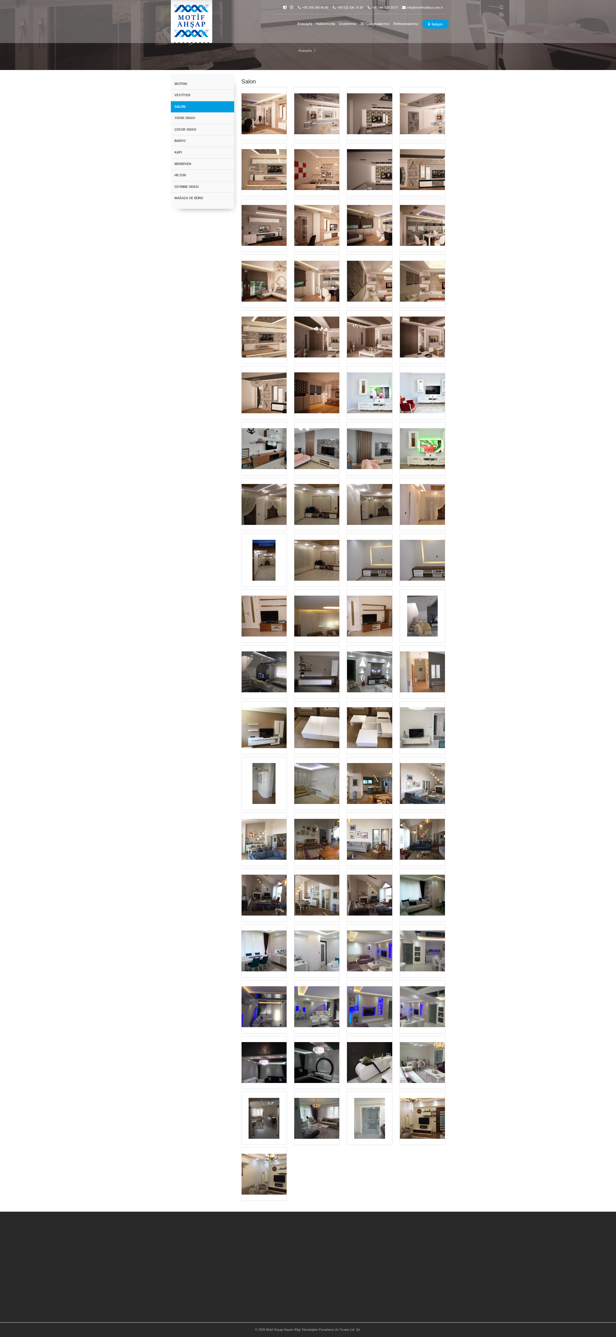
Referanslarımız (406, 24)
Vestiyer (182, 95)
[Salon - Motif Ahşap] (191, 21)
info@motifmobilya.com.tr (425, 7)
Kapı (178, 152)
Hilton (180, 175)
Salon (179, 106)
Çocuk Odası (185, 129)
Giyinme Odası (186, 187)
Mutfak (180, 84)
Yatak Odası (184, 118)
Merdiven (182, 164)
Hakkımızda (325, 24)
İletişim (437, 24)
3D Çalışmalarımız (375, 24)
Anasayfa (304, 24)
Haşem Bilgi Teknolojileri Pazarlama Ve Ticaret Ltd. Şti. (322, 1329)
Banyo (180, 141)
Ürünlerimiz (348, 24)
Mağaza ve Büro (188, 198)
